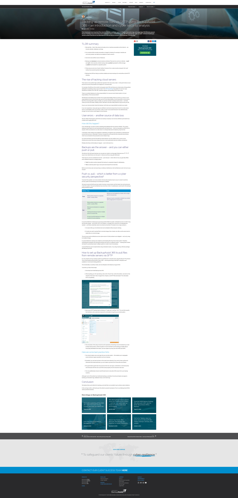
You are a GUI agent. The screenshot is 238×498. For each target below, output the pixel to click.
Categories (141, 6)
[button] (145, 53)
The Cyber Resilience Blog (87, 6)
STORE (83, 485)
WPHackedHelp (109, 88)
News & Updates (150, 6)
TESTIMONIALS (141, 478)
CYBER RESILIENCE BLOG (106, 484)
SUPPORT (102, 482)
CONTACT (140, 477)
